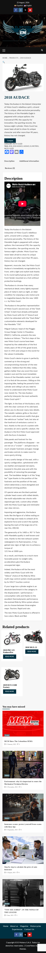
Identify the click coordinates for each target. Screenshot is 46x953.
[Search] (42, 50)
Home (5, 926)
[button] (3, 62)
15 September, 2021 (12, 829)
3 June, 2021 (10, 915)
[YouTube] (30, 10)
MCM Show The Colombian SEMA (18, 741)
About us (14, 926)
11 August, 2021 (11, 872)
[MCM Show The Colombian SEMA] (23, 724)
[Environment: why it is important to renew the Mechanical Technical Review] (23, 764)
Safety (7, 775)
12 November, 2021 (12, 787)
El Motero (34, 146)
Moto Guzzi (17, 144)
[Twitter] (25, 10)
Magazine (24, 926)
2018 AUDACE (18, 146)
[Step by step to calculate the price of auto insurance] (23, 850)
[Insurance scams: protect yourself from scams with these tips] (23, 807)
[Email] (16, 152)
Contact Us (29, 929)
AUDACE (26, 146)
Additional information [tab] (29, 161)
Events (7, 735)
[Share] (21, 152)
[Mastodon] (11, 152)
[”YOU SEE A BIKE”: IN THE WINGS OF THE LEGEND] (23, 893)
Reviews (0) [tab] (10, 168)
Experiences (17, 929)
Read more (9, 656)
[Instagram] (20, 10)
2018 (10, 146)
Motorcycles (35, 926)
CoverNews (30, 946)
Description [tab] (9, 161)
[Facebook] (16, 10)
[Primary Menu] (4, 50)
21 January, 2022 (11, 744)
